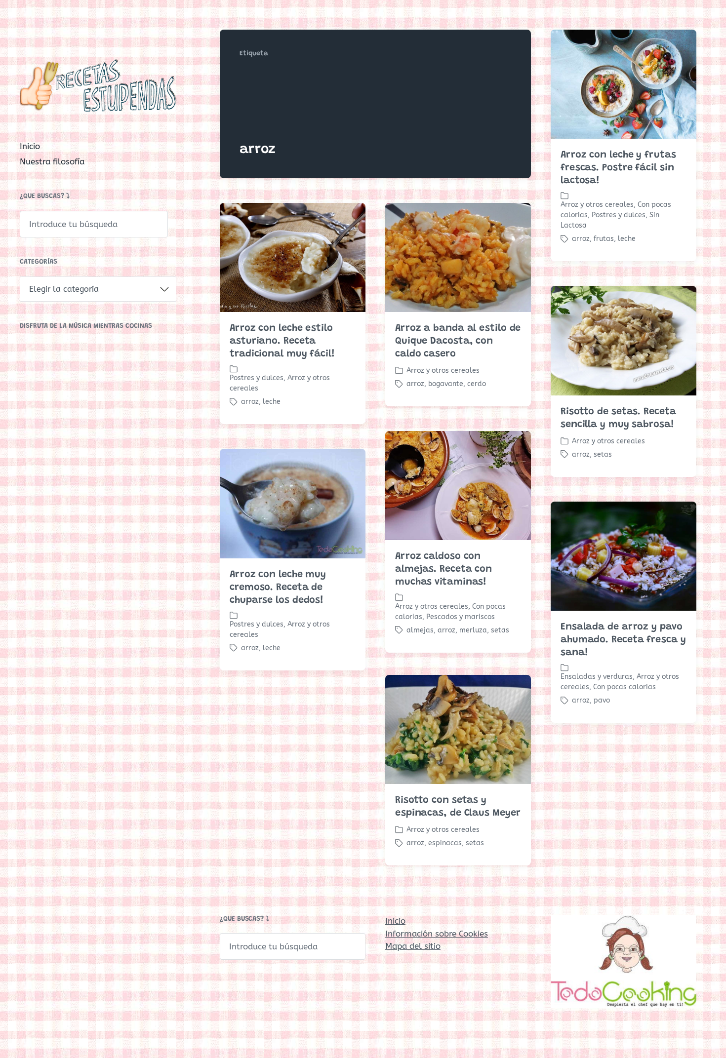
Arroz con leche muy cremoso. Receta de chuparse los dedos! (278, 587)
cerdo (476, 384)
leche (627, 239)
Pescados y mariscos (460, 617)
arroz (581, 239)
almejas (420, 630)
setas (603, 454)
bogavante (445, 384)
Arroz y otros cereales (597, 204)
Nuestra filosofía (52, 161)
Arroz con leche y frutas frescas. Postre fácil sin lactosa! (618, 168)
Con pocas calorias (624, 687)
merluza (473, 630)
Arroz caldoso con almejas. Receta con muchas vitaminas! (443, 569)
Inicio (30, 146)
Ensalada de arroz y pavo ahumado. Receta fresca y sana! (623, 640)
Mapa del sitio (413, 946)
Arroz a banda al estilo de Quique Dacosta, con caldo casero (458, 341)
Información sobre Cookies (436, 934)
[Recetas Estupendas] (98, 85)
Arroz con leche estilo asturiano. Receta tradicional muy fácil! (282, 341)
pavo (602, 700)
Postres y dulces (618, 215)
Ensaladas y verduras (597, 676)
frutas (604, 239)
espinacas (445, 843)
